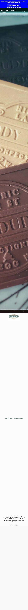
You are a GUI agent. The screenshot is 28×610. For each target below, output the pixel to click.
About (7, 10)
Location (13, 10)
